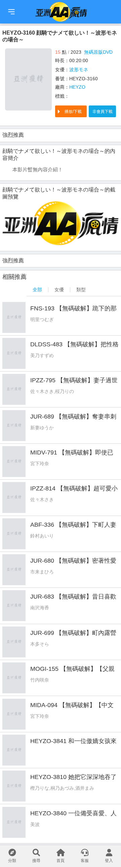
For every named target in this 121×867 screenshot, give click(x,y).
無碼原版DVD (98, 52)
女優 (59, 289)
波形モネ (78, 69)
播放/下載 (73, 111)
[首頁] (11, 11)
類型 (81, 289)
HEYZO (77, 87)
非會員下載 (102, 111)
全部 (37, 289)
